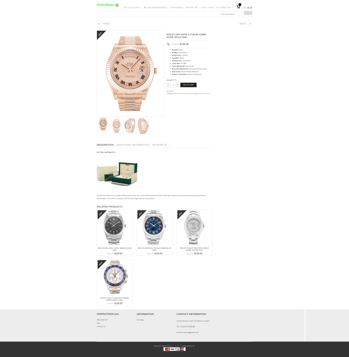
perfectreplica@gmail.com (187, 332)
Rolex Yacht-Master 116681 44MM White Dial (114, 299)
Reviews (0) (159, 144)
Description (105, 144)
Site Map (140, 320)
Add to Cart (188, 85)
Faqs (203, 8)
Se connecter (223, 8)
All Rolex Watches (180, 93)
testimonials (176, 8)
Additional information (133, 144)
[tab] (106, 145)
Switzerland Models (157, 8)
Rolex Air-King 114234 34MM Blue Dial (154, 249)
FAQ (98, 323)
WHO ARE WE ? (192, 8)
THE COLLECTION (131, 8)
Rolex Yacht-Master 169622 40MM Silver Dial (194, 249)
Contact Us (101, 326)
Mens (208, 93)
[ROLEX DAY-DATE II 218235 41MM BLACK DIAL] (99, 23)
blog (211, 8)
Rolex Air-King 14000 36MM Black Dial (115, 249)
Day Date (190, 93)
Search (248, 13)
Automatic (201, 93)
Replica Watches (175, 346)
